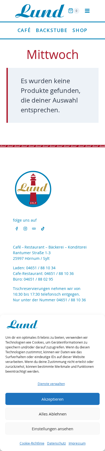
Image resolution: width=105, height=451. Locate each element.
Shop (80, 30)
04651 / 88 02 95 (38, 279)
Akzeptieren (52, 399)
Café (24, 30)
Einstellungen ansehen (52, 428)
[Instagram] (25, 228)
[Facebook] (16, 228)
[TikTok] (43, 228)
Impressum (77, 443)
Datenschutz (56, 443)
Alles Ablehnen (52, 414)
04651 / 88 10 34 (40, 267)
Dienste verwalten (51, 384)
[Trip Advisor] (34, 228)
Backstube (52, 30)
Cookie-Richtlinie (32, 443)
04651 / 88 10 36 (59, 273)
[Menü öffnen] (87, 10)
